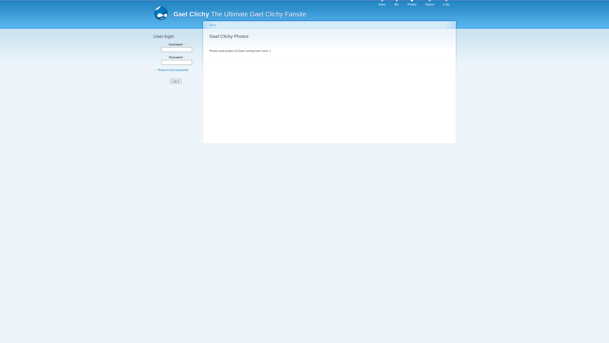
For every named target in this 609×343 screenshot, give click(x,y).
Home (212, 25)
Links (446, 4)
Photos (412, 4)
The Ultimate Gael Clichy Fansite (239, 14)
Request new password (173, 70)
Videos (429, 4)
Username (177, 44)
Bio (396, 4)
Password (176, 57)
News (382, 4)
